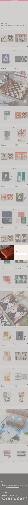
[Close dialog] (27, 245)
